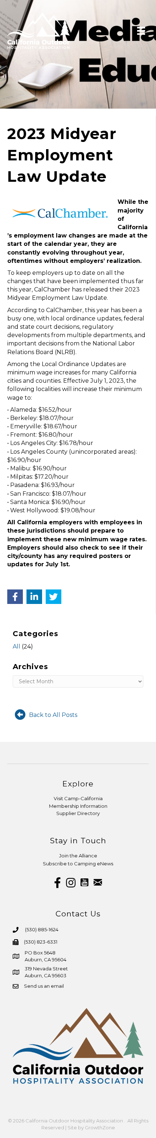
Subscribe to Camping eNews (78, 863)
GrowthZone (100, 1127)
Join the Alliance (78, 855)
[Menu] (141, 31)
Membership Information (78, 806)
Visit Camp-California (78, 798)
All (16, 646)
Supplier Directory (78, 813)
